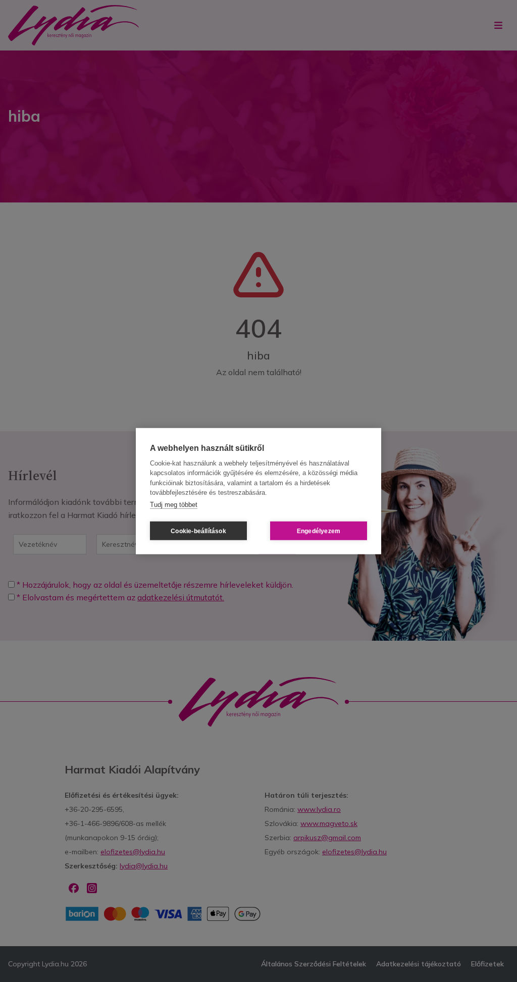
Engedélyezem (318, 530)
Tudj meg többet (173, 504)
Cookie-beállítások (198, 530)
